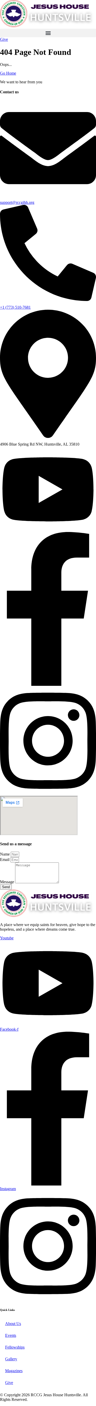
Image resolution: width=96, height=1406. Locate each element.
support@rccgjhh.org (17, 202)
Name (5, 854)
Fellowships (15, 1347)
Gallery (11, 1359)
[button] (48, 33)
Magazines (14, 1371)
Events (10, 1335)
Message (7, 882)
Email (5, 859)
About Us (13, 1323)
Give (9, 1382)
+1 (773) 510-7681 (15, 307)
